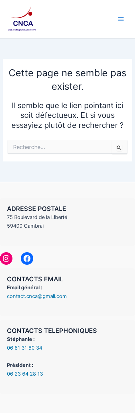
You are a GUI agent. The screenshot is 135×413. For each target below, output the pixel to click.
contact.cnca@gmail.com (37, 296)
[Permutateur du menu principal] (121, 19)
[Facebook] (27, 258)
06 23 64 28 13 (25, 374)
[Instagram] (6, 258)
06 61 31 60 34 (24, 348)
